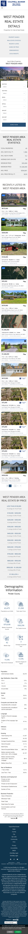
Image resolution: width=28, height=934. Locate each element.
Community (14, 839)
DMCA (14, 850)
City (14, 834)
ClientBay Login (14, 853)
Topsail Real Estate (14, 826)
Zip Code (14, 837)
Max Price (4, 90)
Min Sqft (4, 110)
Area (14, 842)
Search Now (14, 125)
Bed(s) (3, 97)
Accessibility (14, 848)
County (14, 831)
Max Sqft (4, 117)
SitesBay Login (14, 855)
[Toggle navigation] (2, 7)
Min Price (4, 84)
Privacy (14, 845)
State (14, 829)
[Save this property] (25, 195)
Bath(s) (4, 103)
